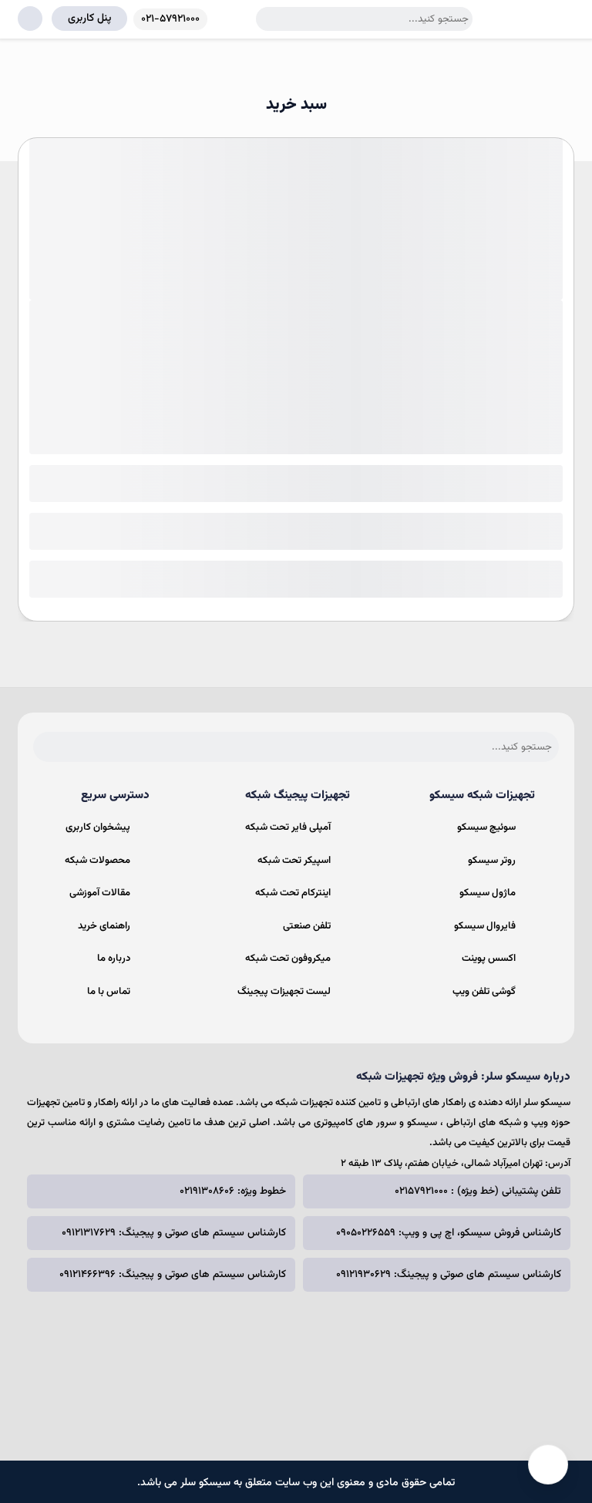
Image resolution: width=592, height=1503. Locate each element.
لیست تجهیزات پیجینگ (284, 991)
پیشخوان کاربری (98, 827)
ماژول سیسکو (487, 893)
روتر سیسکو (492, 860)
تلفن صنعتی (307, 926)
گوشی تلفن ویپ (484, 991)
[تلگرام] (286, 1361)
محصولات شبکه (97, 860)
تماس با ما (108, 991)
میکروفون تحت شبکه (288, 958)
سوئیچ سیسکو (486, 827)
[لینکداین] (248, 1361)
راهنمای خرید (104, 926)
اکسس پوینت (489, 958)
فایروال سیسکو (485, 926)
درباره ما (113, 958)
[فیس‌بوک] (361, 1361)
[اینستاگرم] (324, 1361)
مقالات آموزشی (99, 893)
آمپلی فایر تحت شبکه (288, 827)
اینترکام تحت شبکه (293, 893)
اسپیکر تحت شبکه (294, 860)
